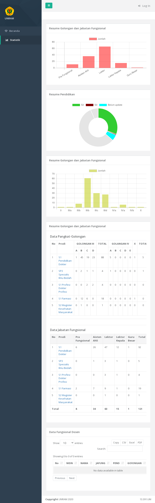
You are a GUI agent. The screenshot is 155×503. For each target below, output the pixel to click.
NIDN (69, 463)
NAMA (84, 463)
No (57, 463)
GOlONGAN (134, 463)
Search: (101, 448)
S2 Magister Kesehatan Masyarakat (65, 308)
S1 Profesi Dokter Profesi (64, 288)
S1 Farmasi (65, 298)
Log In (146, 6)
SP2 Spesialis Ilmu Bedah (65, 274)
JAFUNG (100, 463)
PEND (116, 463)
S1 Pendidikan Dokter (65, 261)
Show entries (68, 443)
